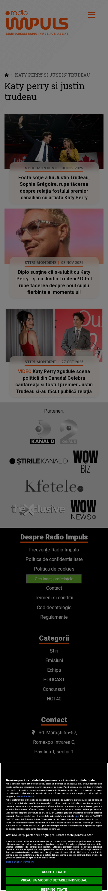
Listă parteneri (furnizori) (20, 861)
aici (76, 816)
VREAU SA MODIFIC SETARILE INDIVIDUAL (54, 880)
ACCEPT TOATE (54, 872)
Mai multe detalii (25, 796)
